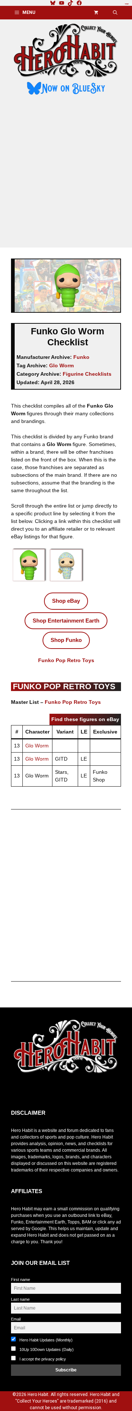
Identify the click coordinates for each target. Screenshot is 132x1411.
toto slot (18, 1091)
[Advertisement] (66, 172)
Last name (20, 1299)
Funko (81, 357)
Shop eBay (66, 601)
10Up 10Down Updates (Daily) (46, 1349)
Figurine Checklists (87, 374)
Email (16, 1319)
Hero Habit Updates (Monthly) (45, 1340)
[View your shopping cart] (96, 12)
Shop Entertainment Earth (66, 620)
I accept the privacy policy (42, 1359)
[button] (115, 12)
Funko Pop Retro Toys (66, 660)
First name (20, 1279)
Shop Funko (66, 640)
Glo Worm (61, 365)
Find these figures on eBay (85, 719)
